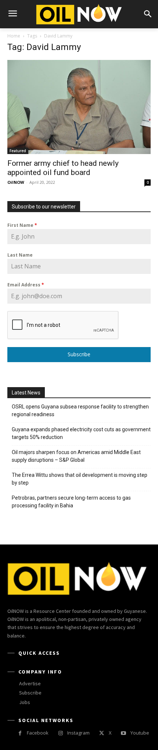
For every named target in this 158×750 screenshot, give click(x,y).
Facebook (38, 732)
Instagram (78, 732)
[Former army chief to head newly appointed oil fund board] (79, 107)
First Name (22, 225)
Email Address (25, 285)
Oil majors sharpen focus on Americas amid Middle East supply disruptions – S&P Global (76, 456)
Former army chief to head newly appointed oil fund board (63, 168)
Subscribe (79, 354)
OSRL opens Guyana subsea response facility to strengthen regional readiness (80, 410)
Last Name (20, 255)
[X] (101, 733)
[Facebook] (20, 733)
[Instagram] (60, 733)
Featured (18, 150)
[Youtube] (123, 733)
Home (13, 36)
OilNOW (15, 182)
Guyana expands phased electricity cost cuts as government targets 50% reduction (81, 433)
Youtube (139, 732)
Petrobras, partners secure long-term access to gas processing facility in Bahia (71, 501)
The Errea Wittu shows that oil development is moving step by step (79, 479)
